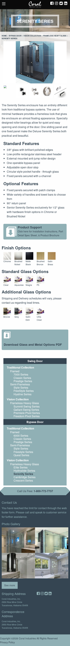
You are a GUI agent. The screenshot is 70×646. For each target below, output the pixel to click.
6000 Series (21, 435)
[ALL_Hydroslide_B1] (18, 565)
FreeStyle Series (24, 391)
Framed (14, 371)
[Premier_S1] (51, 540)
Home (4, 36)
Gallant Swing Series (26, 410)
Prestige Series (23, 381)
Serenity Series (23, 474)
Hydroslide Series (24, 471)
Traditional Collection (20, 367)
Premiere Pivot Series (27, 413)
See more (9, 585)
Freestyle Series (23, 452)
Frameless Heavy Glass (54, 36)
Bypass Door (15, 36)
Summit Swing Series (27, 406)
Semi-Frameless (20, 384)
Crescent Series (23, 480)
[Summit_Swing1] (18, 540)
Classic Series (22, 378)
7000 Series (21, 374)
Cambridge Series (25, 477)
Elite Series (21, 467)
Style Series (21, 387)
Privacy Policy (7, 642)
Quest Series (21, 455)
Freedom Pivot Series (27, 416)
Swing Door (35, 361)
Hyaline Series (22, 394)
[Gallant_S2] (51, 565)
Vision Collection (32, 36)
